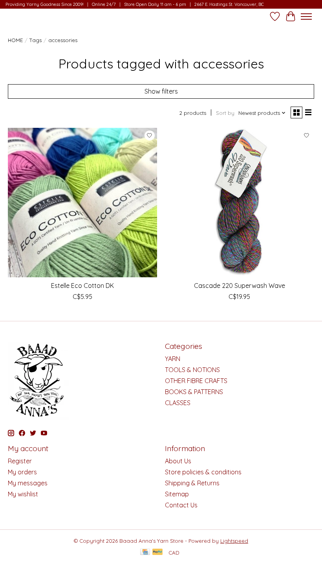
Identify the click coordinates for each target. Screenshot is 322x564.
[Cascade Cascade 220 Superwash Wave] (239, 202)
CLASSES (177, 403)
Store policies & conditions (203, 472)
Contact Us (181, 505)
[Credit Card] (145, 552)
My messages (28, 483)
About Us (178, 461)
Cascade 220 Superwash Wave (239, 285)
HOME (15, 40)
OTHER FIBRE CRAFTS (196, 381)
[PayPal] (157, 552)
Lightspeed (234, 541)
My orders (22, 472)
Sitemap (177, 494)
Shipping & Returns (192, 483)
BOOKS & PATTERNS (194, 392)
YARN (172, 359)
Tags (35, 40)
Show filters (161, 91)
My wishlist (23, 494)
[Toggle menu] (306, 16)
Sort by (225, 113)
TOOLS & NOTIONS (192, 370)
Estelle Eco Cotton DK (82, 285)
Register (20, 461)
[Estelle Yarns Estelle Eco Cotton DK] (82, 202)
